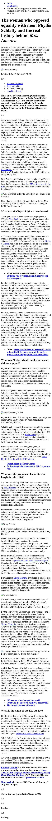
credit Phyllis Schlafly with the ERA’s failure (24, 457)
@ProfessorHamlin (35, 777)
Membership (12, 6)
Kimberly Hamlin (9, 767)
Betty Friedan (10, 487)
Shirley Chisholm (8, 624)
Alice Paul (13, 219)
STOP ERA (6, 169)
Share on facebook (15, 83)
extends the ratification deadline (30, 733)
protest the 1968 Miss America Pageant (31, 560)
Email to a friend (14, 91)
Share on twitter (14, 86)
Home (9, 3)
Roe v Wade (30, 434)
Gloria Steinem (20, 578)
